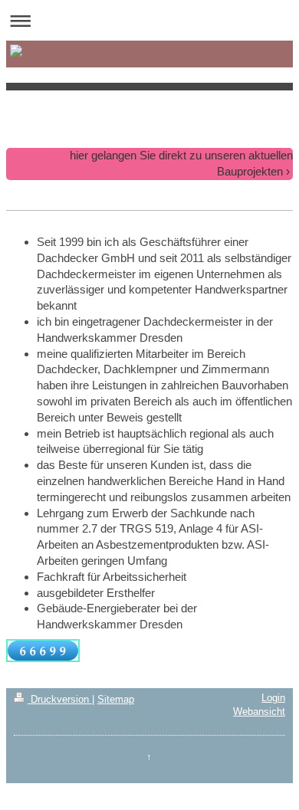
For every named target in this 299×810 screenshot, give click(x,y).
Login (273, 698)
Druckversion (60, 699)
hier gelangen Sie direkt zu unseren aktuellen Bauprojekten (181, 163)
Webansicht (259, 712)
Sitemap (115, 699)
